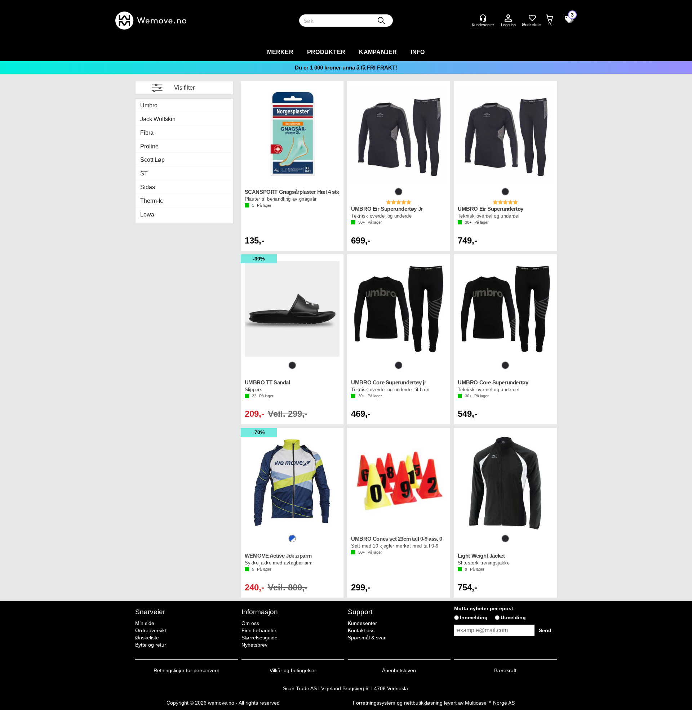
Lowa (147, 214)
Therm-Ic (151, 201)
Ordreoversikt (150, 630)
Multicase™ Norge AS (490, 703)
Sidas (147, 187)
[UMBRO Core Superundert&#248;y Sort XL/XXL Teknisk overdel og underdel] (505, 309)
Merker (280, 52)
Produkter (326, 52)
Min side (144, 623)
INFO (418, 52)
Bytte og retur (150, 645)
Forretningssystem (374, 703)
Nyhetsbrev (254, 645)
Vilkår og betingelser (293, 670)
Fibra (147, 133)
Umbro (149, 105)
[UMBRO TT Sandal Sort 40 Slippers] (292, 309)
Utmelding (513, 617)
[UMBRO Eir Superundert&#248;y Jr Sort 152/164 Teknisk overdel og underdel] (398, 135)
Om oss (250, 623)
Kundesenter (362, 623)
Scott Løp (152, 160)
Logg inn (508, 18)
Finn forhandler (258, 630)
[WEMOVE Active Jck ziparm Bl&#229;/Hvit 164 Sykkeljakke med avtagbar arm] (292, 482)
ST (144, 173)
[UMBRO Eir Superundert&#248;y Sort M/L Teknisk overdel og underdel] (505, 135)
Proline (149, 146)
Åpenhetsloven (399, 670)
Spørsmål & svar (367, 637)
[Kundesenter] (483, 18)
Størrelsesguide (259, 637)
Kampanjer (378, 52)
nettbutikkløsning (423, 703)
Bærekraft (505, 670)
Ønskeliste (147, 637)
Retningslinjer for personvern (186, 670)
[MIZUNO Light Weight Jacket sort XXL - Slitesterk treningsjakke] (505, 482)
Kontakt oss (361, 630)
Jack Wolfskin (158, 119)
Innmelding (474, 617)
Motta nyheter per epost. (484, 608)
